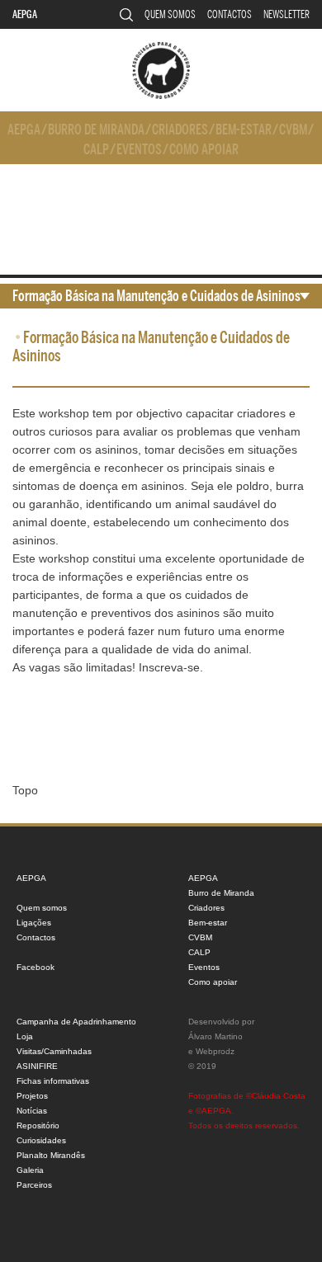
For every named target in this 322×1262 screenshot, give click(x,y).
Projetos (32, 1095)
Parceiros (34, 1184)
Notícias (32, 1110)
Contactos (229, 14)
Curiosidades (41, 1140)
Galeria (30, 1170)
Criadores (180, 130)
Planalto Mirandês (51, 1155)
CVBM (293, 130)
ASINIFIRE (37, 1066)
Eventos (139, 150)
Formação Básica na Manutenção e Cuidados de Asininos (156, 296)
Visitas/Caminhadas (54, 1051)
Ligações (34, 922)
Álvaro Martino (215, 1036)
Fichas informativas (53, 1080)
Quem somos (170, 14)
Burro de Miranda (96, 130)
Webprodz (215, 1051)
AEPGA (24, 14)
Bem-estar (243, 130)
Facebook (35, 967)
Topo (25, 790)
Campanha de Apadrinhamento (76, 1021)
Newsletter (286, 14)
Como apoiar (204, 150)
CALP (96, 150)
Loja (25, 1036)
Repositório (38, 1125)
